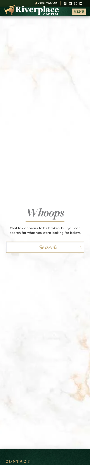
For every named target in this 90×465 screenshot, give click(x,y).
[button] (79, 12)
